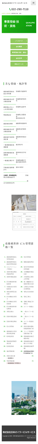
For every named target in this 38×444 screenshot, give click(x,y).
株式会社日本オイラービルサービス (19, 432)
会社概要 (19, 46)
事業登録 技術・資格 (19, 52)
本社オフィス (19, 64)
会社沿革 (19, 58)
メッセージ (19, 41)
